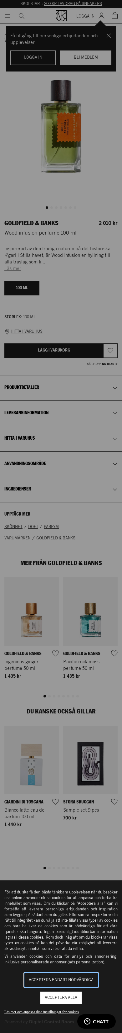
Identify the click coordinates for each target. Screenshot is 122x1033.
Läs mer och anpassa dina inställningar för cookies (41, 1012)
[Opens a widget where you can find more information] (96, 1022)
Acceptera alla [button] (61, 997)
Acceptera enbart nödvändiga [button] (61, 980)
